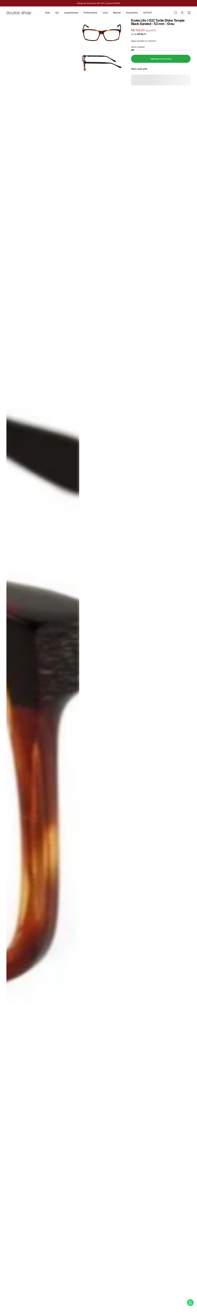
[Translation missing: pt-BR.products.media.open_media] (42, 666)
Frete (133, 41)
